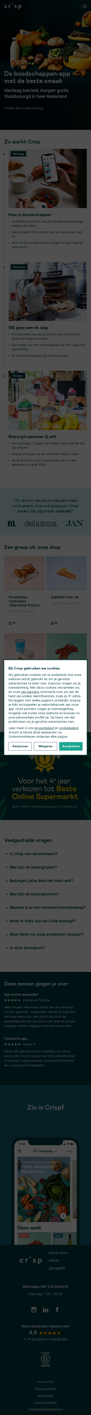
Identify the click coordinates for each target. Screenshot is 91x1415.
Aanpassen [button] (20, 746)
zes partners (30, 692)
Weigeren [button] (45, 746)
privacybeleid (44, 728)
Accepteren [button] (71, 746)
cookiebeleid (68, 728)
